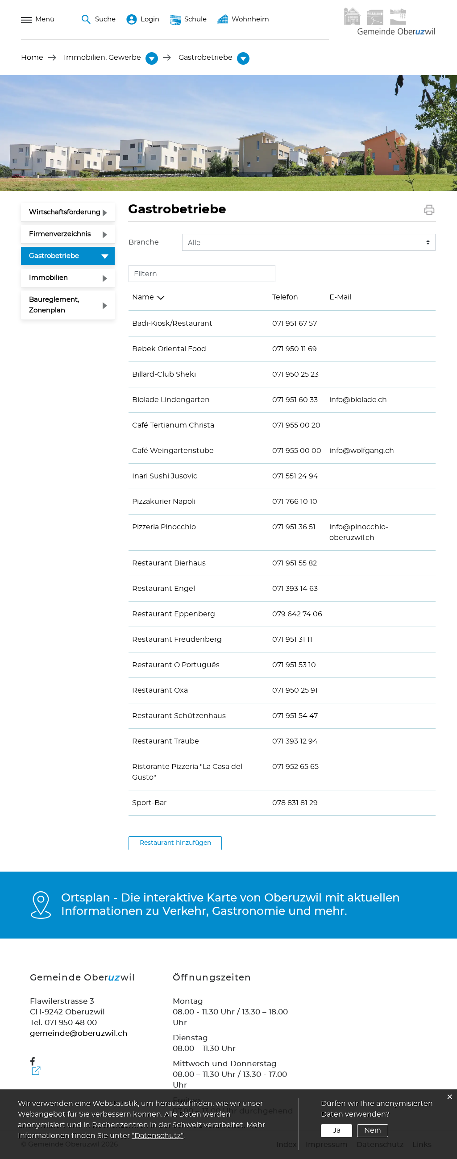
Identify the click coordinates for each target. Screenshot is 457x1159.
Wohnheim (250, 19)
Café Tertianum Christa (173, 425)
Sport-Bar (149, 802)
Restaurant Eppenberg (173, 614)
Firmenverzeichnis (60, 234)
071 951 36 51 (294, 527)
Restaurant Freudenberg (177, 639)
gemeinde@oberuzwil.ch (79, 1033)
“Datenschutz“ (157, 1135)
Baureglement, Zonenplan (54, 305)
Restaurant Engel (163, 588)
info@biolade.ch (358, 399)
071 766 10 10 (294, 501)
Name (143, 297)
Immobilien (48, 277)
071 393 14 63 (295, 588)
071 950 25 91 (295, 690)
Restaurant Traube (165, 741)
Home (32, 57)
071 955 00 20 (296, 425)
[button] (102, 57)
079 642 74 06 (297, 614)
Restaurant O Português (176, 665)
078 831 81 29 (295, 802)
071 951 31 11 (292, 639)
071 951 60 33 (295, 399)
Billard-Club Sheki (164, 374)
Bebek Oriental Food (169, 349)
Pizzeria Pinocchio (164, 527)
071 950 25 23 (295, 374)
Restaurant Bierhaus (169, 563)
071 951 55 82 (294, 563)
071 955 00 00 (296, 450)
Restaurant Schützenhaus (179, 715)
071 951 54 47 (295, 715)
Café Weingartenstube (173, 450)
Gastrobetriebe (72, 255)
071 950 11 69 (294, 349)
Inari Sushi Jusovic (164, 476)
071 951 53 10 (294, 665)
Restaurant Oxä (160, 690)
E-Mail (340, 297)
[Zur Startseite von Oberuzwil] (389, 33)
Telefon (285, 297)
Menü (44, 19)
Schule (195, 19)
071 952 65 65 (295, 766)
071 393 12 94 (295, 741)
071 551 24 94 (295, 476)
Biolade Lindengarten (171, 399)
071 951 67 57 (294, 323)
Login (150, 19)
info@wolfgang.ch (361, 450)
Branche (144, 242)
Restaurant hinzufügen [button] (175, 843)
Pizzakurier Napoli (163, 501)
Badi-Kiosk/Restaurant (172, 323)
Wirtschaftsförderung (64, 212)
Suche (105, 19)
